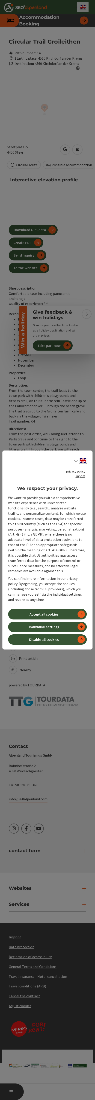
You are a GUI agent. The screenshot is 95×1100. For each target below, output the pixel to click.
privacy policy (75, 471)
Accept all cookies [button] (44, 614)
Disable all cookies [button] (44, 639)
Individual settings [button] (44, 627)
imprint (80, 476)
